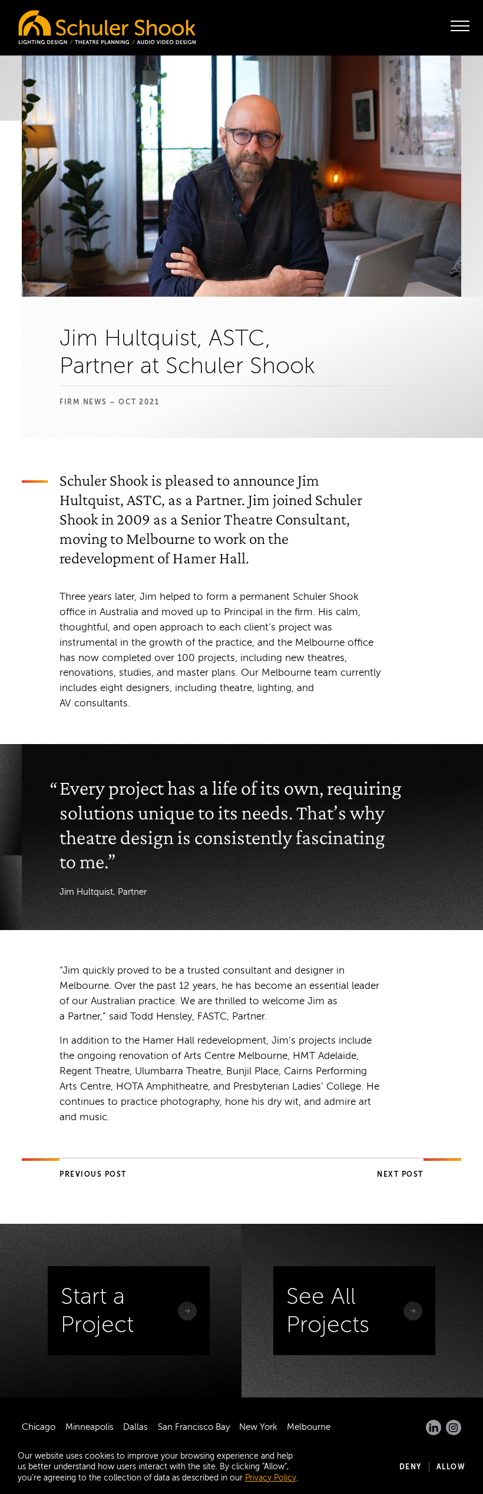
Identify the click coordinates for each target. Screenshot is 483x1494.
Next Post (400, 1174)
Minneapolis (89, 1427)
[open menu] (460, 26)
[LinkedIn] (433, 1427)
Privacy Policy (270, 1477)
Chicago (38, 1427)
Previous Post (93, 1174)
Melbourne (308, 1427)
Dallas (135, 1427)
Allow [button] (451, 1467)
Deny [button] (410, 1467)
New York (258, 1427)
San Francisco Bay (194, 1427)
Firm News (83, 402)
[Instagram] (453, 1427)
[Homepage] (82, 24)
